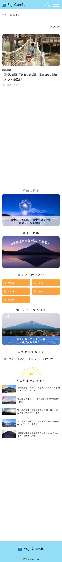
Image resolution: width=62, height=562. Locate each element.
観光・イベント (31, 559)
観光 (22, 359)
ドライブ (49, 359)
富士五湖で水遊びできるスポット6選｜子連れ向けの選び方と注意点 (38, 423)
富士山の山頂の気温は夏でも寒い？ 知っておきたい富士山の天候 (37, 434)
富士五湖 (9, 359)
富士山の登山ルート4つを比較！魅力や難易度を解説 (38, 400)
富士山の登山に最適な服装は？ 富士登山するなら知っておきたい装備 (37, 411)
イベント (34, 359)
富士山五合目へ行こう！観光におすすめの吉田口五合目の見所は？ (38, 389)
